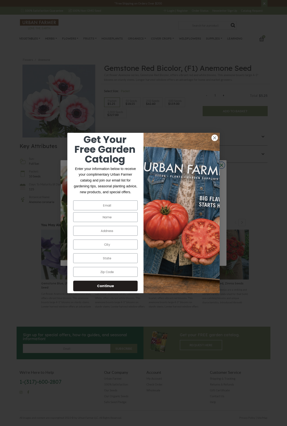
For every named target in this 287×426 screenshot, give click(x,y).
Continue (105, 285)
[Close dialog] (214, 137)
